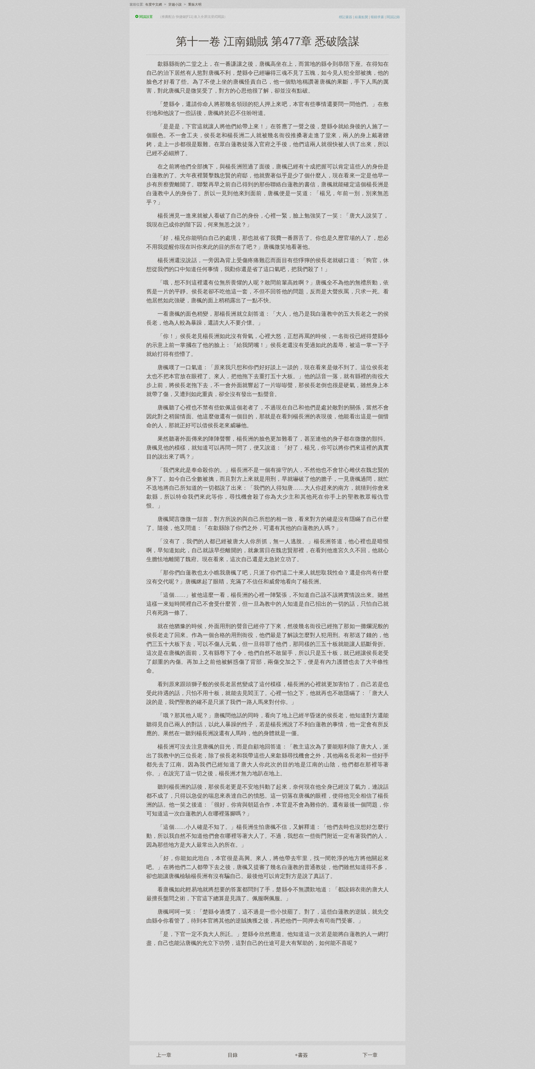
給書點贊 (361, 17)
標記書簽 (345, 17)
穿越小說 (175, 4)
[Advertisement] (267, 991)
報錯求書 (377, 17)
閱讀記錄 (393, 17)
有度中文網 (153, 4)
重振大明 (194, 4)
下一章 (370, 1055)
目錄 (233, 1055)
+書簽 (301, 1055)
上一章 (163, 1055)
